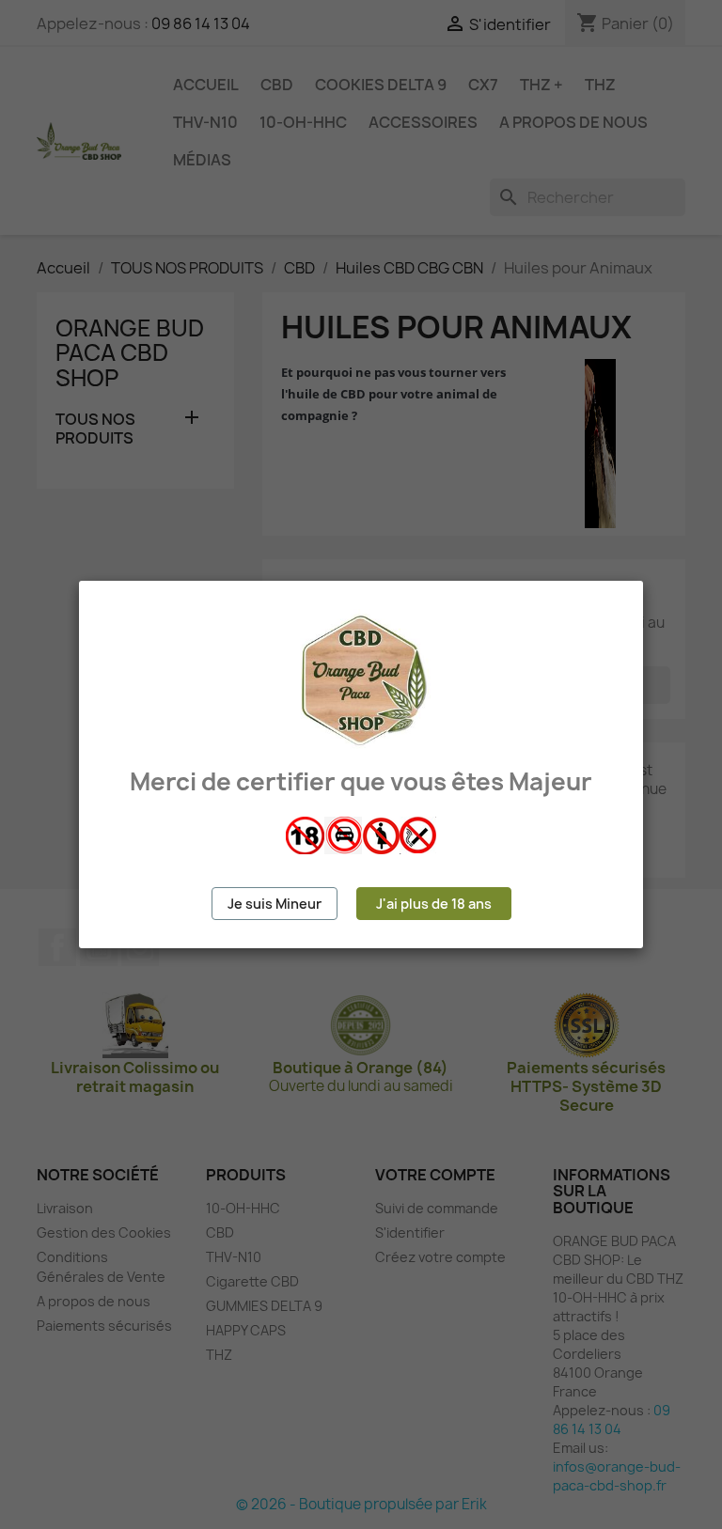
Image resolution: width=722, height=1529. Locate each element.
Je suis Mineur (275, 904)
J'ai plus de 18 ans (434, 904)
